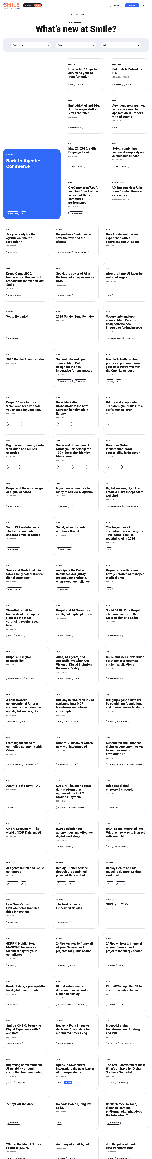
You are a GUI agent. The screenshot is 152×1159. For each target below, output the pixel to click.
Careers (116, 5)
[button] (32, 5)
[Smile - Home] (11, 5)
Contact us (132, 5)
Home (70, 14)
